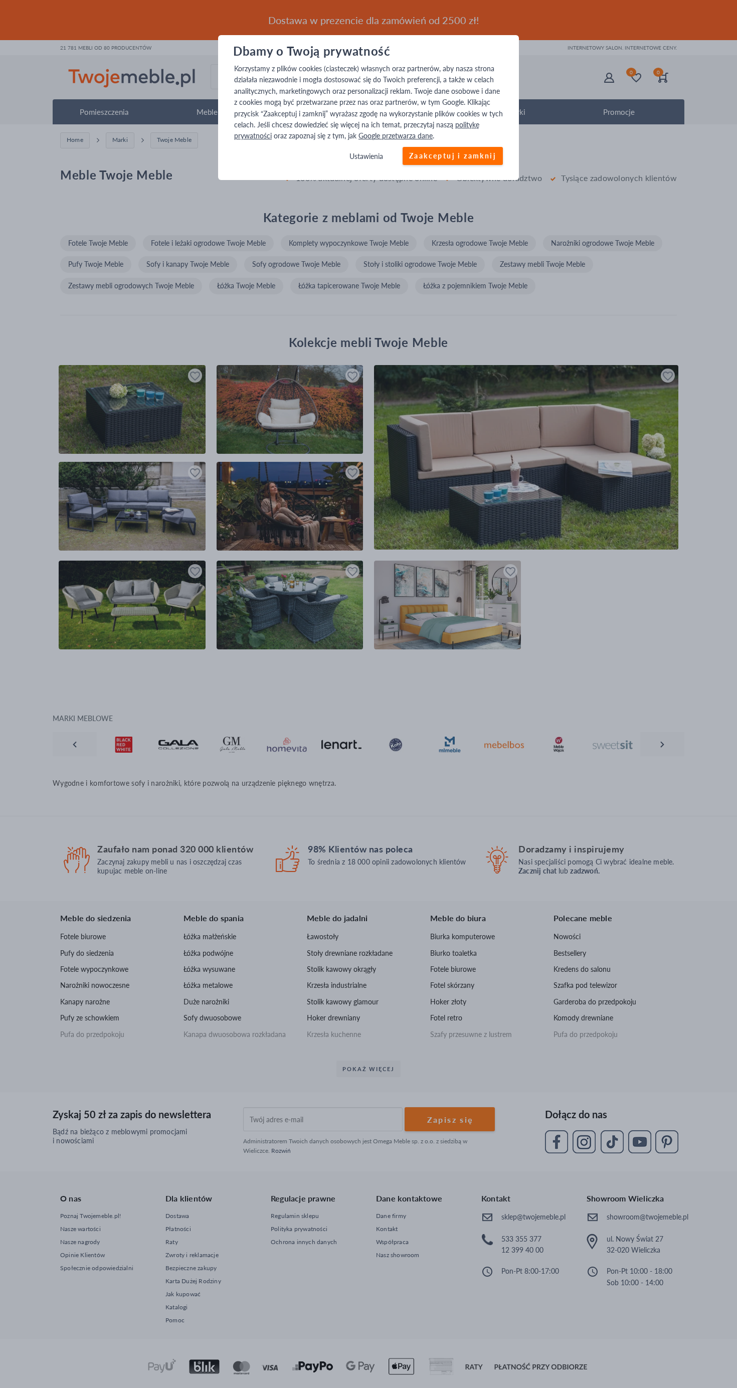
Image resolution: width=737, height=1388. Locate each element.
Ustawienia (366, 156)
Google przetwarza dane (395, 136)
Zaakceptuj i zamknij (452, 155)
